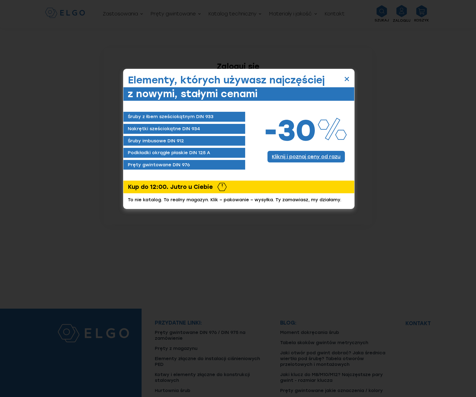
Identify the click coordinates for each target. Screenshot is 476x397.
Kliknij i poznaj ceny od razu (306, 156)
